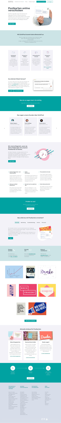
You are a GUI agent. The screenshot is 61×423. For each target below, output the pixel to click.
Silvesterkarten (22, 412)
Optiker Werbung (34, 393)
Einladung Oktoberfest (23, 394)
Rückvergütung (11, 403)
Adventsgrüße (22, 392)
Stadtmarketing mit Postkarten (36, 397)
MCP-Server (14, 85)
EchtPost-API (15, 84)
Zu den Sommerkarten (30, 357)
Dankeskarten (22, 393)
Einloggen (50, 1)
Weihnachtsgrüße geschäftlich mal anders (13, 405)
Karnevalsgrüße (22, 401)
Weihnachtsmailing (11, 407)
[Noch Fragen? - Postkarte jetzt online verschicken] (28, 296)
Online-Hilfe (46, 392)
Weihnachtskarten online (23, 414)
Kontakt (46, 393)
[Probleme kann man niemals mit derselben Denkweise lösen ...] (21, 314)
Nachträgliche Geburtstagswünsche (23, 407)
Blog (45, 401)
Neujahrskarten (22, 408)
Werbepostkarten (11, 408)
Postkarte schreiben (41, 1)
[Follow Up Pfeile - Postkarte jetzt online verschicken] (11, 296)
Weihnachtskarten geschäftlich (13, 406)
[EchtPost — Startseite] (10, 1)
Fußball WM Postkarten (23, 396)
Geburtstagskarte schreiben (24, 397)
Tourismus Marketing (35, 398)
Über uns (46, 396)
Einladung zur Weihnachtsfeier (13, 393)
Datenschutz (47, 403)
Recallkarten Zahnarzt (35, 396)
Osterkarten (22, 411)
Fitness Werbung (34, 392)
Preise (26, 1)
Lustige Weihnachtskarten (24, 402)
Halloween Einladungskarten (24, 400)
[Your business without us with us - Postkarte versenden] (14, 278)
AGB (45, 402)
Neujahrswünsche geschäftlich (13, 398)
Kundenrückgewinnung (12, 396)
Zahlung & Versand (47, 394)
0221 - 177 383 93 (13, 256)
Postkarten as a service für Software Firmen (36, 395)
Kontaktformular (32, 253)
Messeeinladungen (11, 397)
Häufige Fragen (47, 397)
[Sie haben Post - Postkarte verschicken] (47, 296)
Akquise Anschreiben (12, 392)
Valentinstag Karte (22, 413)
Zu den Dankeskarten (46, 353)
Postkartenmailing (11, 402)
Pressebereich (47, 400)
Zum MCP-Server (18, 90)
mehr (10, 238)
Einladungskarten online (23, 395)
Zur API (10, 90)
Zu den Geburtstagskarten (15, 356)
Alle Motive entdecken (30, 320)
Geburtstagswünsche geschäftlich (12, 395)
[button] (4, 128)
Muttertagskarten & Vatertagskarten (23, 405)
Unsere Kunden (47, 395)
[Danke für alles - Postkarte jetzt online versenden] (47, 278)
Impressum (46, 404)
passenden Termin (44, 255)
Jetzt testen (11, 23)
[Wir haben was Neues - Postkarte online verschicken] (37, 314)
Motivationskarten (22, 403)
